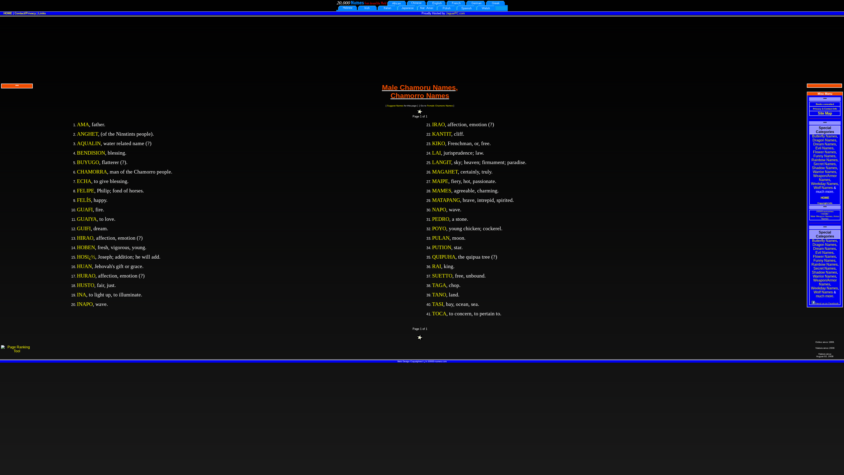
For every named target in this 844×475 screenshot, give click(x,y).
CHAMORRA (92, 172)
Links (42, 13)
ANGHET (87, 134)
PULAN (440, 238)
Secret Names (824, 164)
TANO (439, 295)
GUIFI (84, 228)
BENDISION (91, 153)
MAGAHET (445, 172)
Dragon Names (824, 140)
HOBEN (86, 247)
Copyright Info (824, 203)
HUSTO (85, 285)
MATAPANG (446, 200)
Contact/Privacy (25, 13)
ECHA (84, 181)
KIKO (438, 143)
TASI (437, 304)
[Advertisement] (422, 49)
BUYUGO (88, 162)
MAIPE (440, 181)
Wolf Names (823, 188)
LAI (436, 153)
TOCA (439, 313)
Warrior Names (824, 172)
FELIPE (85, 191)
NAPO (439, 209)
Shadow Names (824, 168)
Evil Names (824, 148)
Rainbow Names (824, 160)
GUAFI (85, 209)
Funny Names (824, 156)
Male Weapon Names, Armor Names (825, 217)
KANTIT (441, 134)
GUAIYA (87, 219)
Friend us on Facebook (827, 303)
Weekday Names (824, 184)
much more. (825, 296)
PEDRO (440, 219)
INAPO (85, 304)
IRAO (438, 124)
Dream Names (824, 144)
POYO (439, 228)
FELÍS (84, 200)
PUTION (441, 247)
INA (81, 295)
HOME (8, 13)
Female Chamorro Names (440, 105)
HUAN (84, 266)
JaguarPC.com (455, 13)
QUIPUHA (443, 257)
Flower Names (824, 152)
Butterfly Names (824, 136)
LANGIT (441, 162)
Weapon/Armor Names (825, 178)
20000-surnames (824, 211)
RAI (436, 266)
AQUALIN (89, 143)
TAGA (439, 285)
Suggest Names (395, 105)
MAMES (441, 191)
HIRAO (85, 238)
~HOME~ (824, 214)
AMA (83, 124)
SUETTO (442, 276)
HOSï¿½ (86, 257)
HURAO (86, 276)
